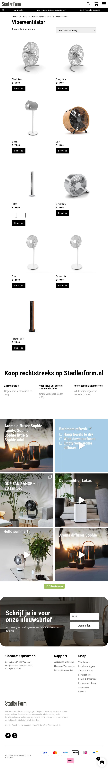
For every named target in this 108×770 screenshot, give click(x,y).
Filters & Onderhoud (87, 679)
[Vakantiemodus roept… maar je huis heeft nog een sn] (81, 445)
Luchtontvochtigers (87, 683)
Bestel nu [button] (62, 88)
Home (15, 16)
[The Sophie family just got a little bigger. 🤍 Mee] (26, 445)
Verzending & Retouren (64, 662)
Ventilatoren (84, 662)
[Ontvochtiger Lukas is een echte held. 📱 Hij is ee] (81, 500)
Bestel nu (18, 88)
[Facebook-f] (8, 735)
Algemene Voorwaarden (64, 666)
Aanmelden (84, 625)
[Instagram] (14, 735)
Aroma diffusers (85, 670)
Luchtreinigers (84, 674)
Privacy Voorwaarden (63, 670)
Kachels (82, 691)
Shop (25, 16)
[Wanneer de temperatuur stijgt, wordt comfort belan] (26, 500)
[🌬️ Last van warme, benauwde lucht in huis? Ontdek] (26, 554)
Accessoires (83, 687)
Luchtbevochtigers (86, 666)
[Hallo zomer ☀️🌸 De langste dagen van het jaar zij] (81, 554)
